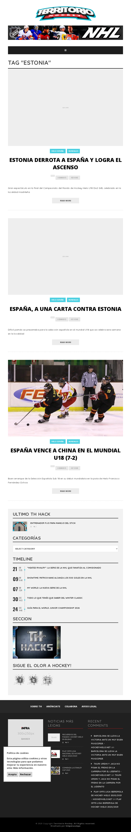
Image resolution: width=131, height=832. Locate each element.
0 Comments (62, 177)
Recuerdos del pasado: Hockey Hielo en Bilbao (72, 736)
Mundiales (73, 151)
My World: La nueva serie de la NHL (47, 588)
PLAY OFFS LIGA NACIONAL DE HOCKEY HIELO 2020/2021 (71, 753)
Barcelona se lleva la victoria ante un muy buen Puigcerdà (107, 755)
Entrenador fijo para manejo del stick (52, 523)
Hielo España (57, 151)
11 (68, 742)
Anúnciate (53, 706)
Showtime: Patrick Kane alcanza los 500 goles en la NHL (59, 577)
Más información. (23, 767)
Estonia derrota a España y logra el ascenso (65, 163)
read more (65, 200)
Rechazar (25, 774)
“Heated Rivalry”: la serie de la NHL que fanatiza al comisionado (64, 567)
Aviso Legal (89, 706)
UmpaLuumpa (73, 826)
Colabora (71, 706)
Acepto (12, 774)
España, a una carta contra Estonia (65, 308)
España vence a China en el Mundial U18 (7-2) (65, 454)
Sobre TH (36, 706)
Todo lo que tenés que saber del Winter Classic (55, 598)
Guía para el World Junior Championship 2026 (53, 608)
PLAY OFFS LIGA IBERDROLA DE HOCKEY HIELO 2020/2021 (106, 803)
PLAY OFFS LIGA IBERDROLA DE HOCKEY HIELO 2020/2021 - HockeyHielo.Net (107, 795)
